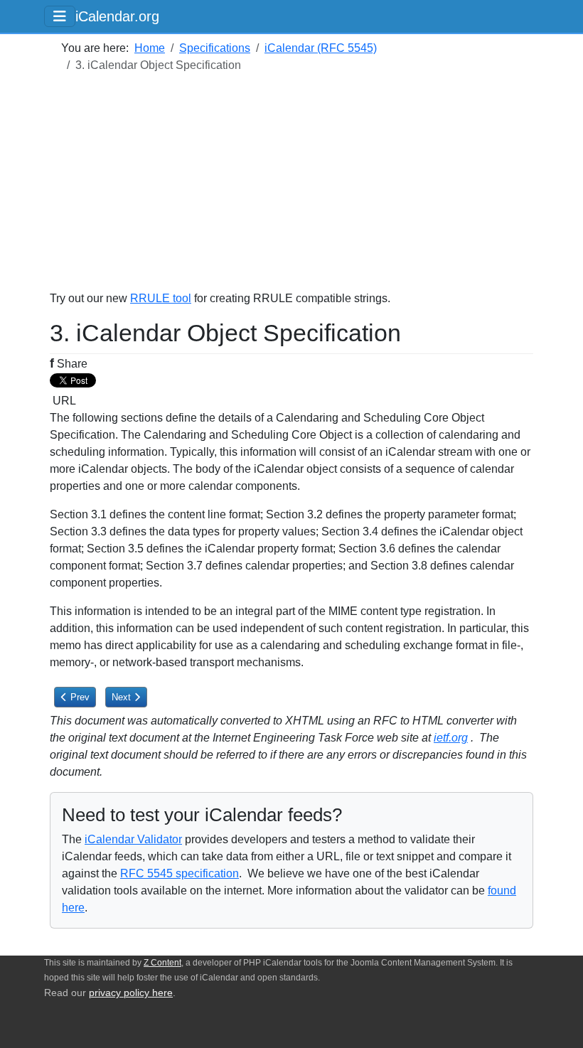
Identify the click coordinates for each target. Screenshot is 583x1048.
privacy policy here (131, 993)
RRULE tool (160, 298)
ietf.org (451, 738)
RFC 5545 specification (179, 873)
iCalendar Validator (133, 839)
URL (63, 401)
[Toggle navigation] (59, 16)
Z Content (162, 963)
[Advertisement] (291, 190)
